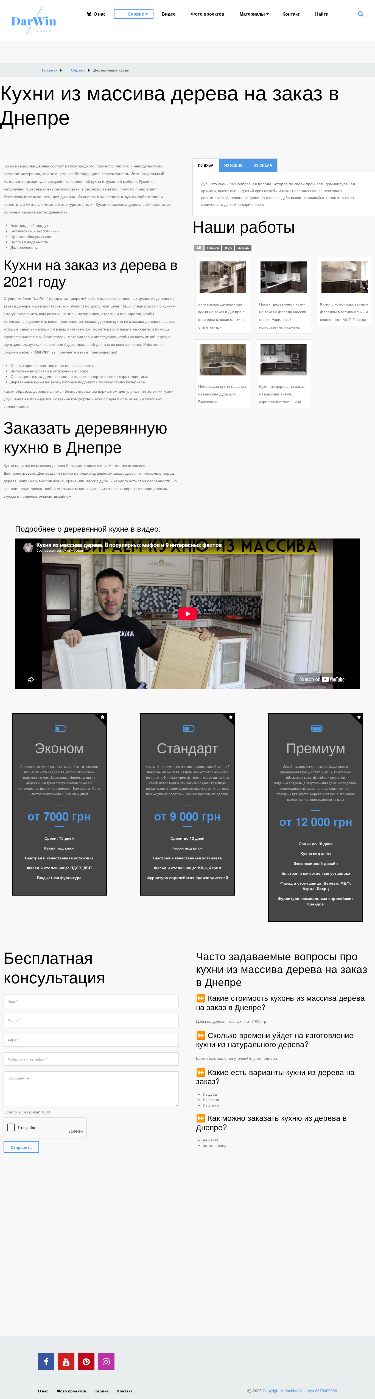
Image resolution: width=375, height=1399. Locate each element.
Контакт (291, 14)
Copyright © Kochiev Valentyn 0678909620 (300, 1390)
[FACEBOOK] (46, 1361)
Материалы (252, 14)
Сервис (136, 14)
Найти (322, 14)
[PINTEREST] (86, 1361)
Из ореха (263, 165)
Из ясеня (233, 165)
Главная (50, 70)
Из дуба (205, 165)
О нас (100, 14)
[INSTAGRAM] (106, 1361)
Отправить (21, 1147)
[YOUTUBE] (66, 1361)
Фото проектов (207, 14)
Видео (169, 14)
